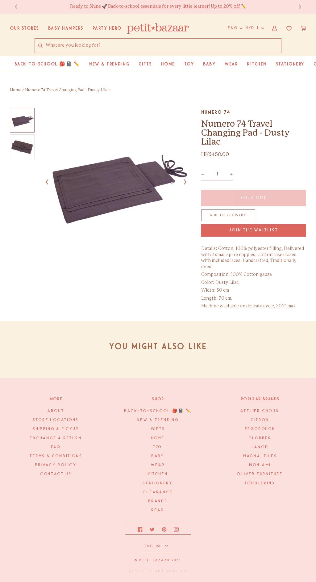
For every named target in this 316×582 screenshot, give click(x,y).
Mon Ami (260, 465)
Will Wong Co (171, 571)
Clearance (158, 492)
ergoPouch (260, 429)
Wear (158, 465)
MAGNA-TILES (260, 456)
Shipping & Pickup (56, 429)
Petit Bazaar (154, 560)
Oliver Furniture (260, 474)
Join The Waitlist (253, 230)
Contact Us (56, 474)
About (56, 411)
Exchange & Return (56, 438)
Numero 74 (215, 112)
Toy (158, 447)
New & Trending (158, 420)
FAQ (56, 447)
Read (158, 510)
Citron (260, 420)
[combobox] (163, 46)
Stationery (158, 483)
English (154, 546)
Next (297, 6)
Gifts (158, 429)
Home (15, 90)
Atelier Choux (259, 411)
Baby (158, 456)
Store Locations (56, 420)
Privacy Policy (56, 465)
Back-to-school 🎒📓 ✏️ (157, 411)
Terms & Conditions (56, 456)
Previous (19, 6)
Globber (260, 438)
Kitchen (158, 474)
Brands (158, 501)
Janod (260, 447)
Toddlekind (260, 483)
